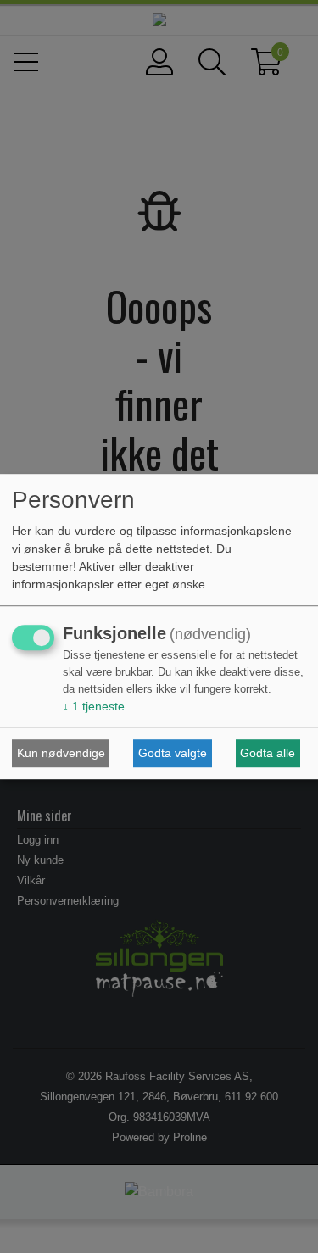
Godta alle (267, 753)
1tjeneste (94, 707)
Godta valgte (172, 753)
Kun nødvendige (61, 753)
